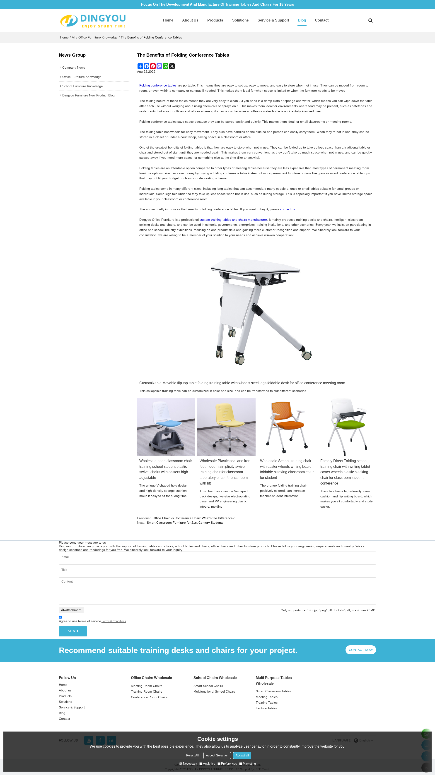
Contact (322, 20)
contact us (287, 209)
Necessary (190, 763)
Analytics (209, 763)
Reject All (192, 755)
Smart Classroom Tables (273, 691)
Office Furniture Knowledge (98, 37)
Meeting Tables (267, 697)
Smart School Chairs (208, 686)
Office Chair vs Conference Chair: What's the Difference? (193, 518)
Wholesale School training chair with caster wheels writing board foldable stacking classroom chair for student (287, 469)
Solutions (240, 20)
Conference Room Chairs (149, 697)
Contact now (361, 650)
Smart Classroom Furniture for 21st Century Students (185, 522)
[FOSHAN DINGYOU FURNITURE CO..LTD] (93, 20)
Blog (302, 20)
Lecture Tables (266, 708)
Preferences (229, 763)
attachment (73, 610)
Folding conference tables (157, 85)
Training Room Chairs (146, 691)
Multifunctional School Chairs (214, 691)
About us (190, 20)
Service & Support (273, 20)
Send (73, 631)
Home (168, 20)
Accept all (242, 755)
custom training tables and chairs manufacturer (233, 219)
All (73, 37)
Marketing (249, 763)
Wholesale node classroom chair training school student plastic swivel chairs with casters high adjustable (165, 469)
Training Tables (267, 702)
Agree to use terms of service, (92, 621)
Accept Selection (217, 755)
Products (215, 20)
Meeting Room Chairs (146, 686)
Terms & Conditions (114, 621)
